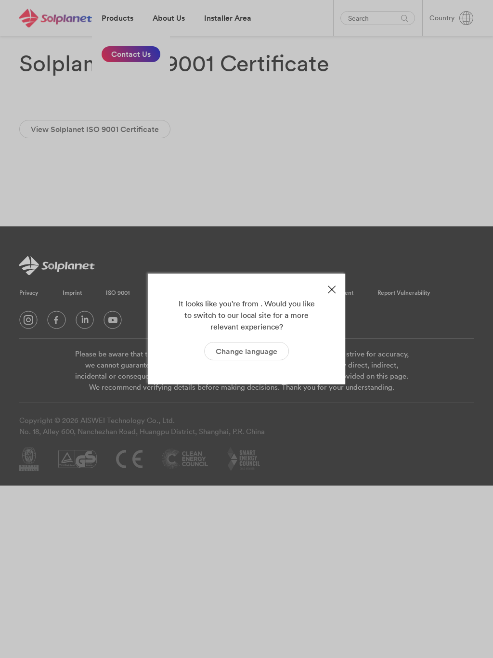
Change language (246, 351)
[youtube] (113, 322)
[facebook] (56, 322)
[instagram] (28, 322)
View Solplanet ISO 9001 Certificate (95, 129)
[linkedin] (85, 322)
